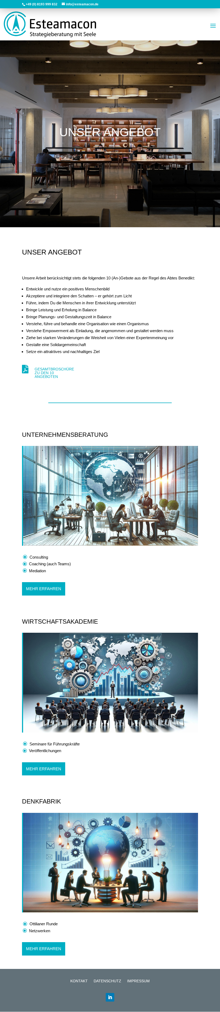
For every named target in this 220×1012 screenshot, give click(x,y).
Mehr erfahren (43, 588)
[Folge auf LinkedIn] (110, 997)
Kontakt (79, 981)
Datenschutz (107, 981)
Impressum (138, 981)
